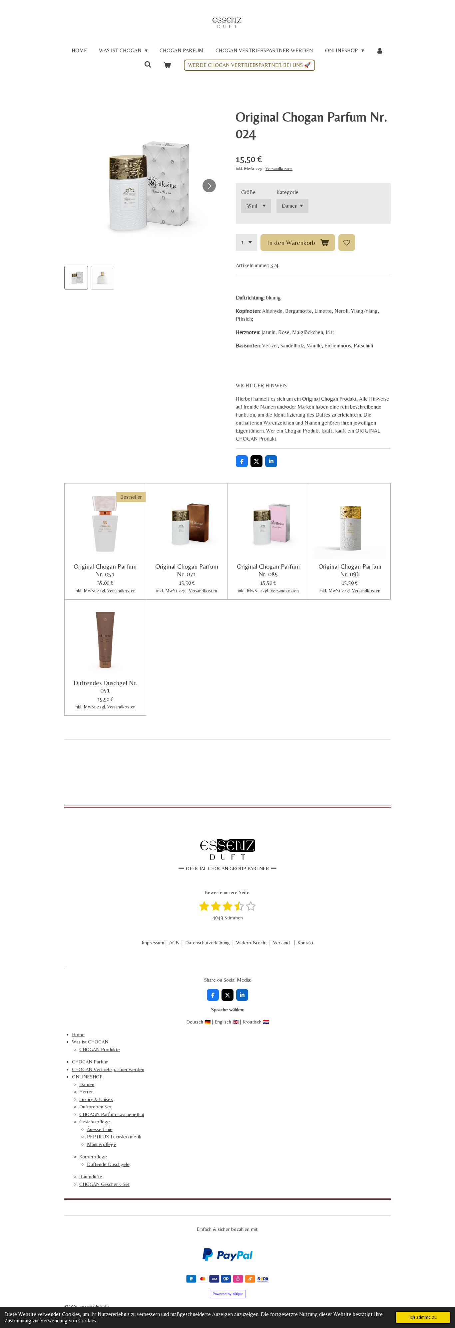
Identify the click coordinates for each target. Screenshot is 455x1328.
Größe (248, 192)
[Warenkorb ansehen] (167, 65)
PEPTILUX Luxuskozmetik (114, 1136)
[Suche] (148, 64)
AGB (174, 942)
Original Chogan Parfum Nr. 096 (349, 570)
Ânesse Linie (100, 1129)
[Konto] (380, 50)
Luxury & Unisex (96, 1099)
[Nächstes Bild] (209, 185)
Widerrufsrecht (251, 942)
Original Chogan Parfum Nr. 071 (186, 570)
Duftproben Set (95, 1106)
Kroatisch (251, 1022)
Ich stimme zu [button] (423, 1317)
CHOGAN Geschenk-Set (104, 1184)
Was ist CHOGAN (90, 1041)
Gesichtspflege (94, 1121)
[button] (76, 277)
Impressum (153, 942)
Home (78, 1034)
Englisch (223, 1022)
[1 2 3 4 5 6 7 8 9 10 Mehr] (246, 242)
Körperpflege (93, 1156)
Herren (86, 1091)
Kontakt (305, 942)
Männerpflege (101, 1144)
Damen (86, 1084)
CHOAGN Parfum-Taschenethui (111, 1114)
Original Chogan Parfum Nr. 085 (268, 570)
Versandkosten (278, 168)
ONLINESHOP (87, 1076)
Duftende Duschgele (108, 1164)
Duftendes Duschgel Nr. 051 (105, 686)
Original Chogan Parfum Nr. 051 (105, 570)
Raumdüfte (90, 1176)
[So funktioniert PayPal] (227, 1259)
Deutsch (195, 1022)
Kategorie (287, 192)
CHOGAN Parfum (90, 1061)
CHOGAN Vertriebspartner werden (108, 1069)
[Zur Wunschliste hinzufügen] (346, 242)
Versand (281, 942)
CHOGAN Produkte (99, 1049)
